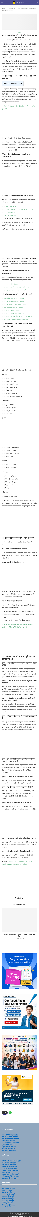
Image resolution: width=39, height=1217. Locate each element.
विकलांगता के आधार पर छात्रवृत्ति (10, 1170)
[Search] (37, 2)
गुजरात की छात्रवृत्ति (7, 1204)
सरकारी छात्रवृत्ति (6, 1172)
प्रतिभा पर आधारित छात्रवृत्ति (9, 1168)
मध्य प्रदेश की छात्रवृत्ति (8, 1196)
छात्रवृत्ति (11, 8)
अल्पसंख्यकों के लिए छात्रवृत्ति (9, 1166)
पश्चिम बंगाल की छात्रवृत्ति (8, 1194)
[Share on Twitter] (17, 898)
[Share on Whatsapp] (20, 898)
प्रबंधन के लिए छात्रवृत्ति (8, 1145)
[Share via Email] (22, 898)
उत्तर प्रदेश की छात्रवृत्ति (8, 1188)
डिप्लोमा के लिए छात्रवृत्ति (8, 1148)
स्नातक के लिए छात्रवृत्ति (8, 1141)
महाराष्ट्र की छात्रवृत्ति (7, 1190)
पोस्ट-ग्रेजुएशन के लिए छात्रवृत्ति (10, 1143)
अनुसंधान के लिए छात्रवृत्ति (9, 1146)
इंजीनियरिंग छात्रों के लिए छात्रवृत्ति (11, 1176)
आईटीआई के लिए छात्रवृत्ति (9, 1150)
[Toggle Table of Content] (20, 83)
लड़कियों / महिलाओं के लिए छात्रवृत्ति (11, 1161)
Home (3, 8)
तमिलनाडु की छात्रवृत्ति (8, 1198)
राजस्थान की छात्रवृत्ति (8, 1200)
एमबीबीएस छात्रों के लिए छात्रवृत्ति (10, 1174)
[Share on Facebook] (15, 898)
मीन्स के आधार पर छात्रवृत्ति (9, 1164)
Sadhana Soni (17, 40)
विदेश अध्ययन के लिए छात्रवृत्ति (10, 1178)
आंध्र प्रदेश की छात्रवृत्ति (8, 1206)
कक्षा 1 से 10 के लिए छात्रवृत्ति (10, 1135)
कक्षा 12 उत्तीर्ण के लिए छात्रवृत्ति (10, 1139)
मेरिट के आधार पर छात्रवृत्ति (9, 1162)
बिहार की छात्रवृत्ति (7, 1192)
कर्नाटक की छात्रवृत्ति (7, 1202)
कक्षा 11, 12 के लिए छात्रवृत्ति (10, 1137)
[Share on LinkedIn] (19, 898)
